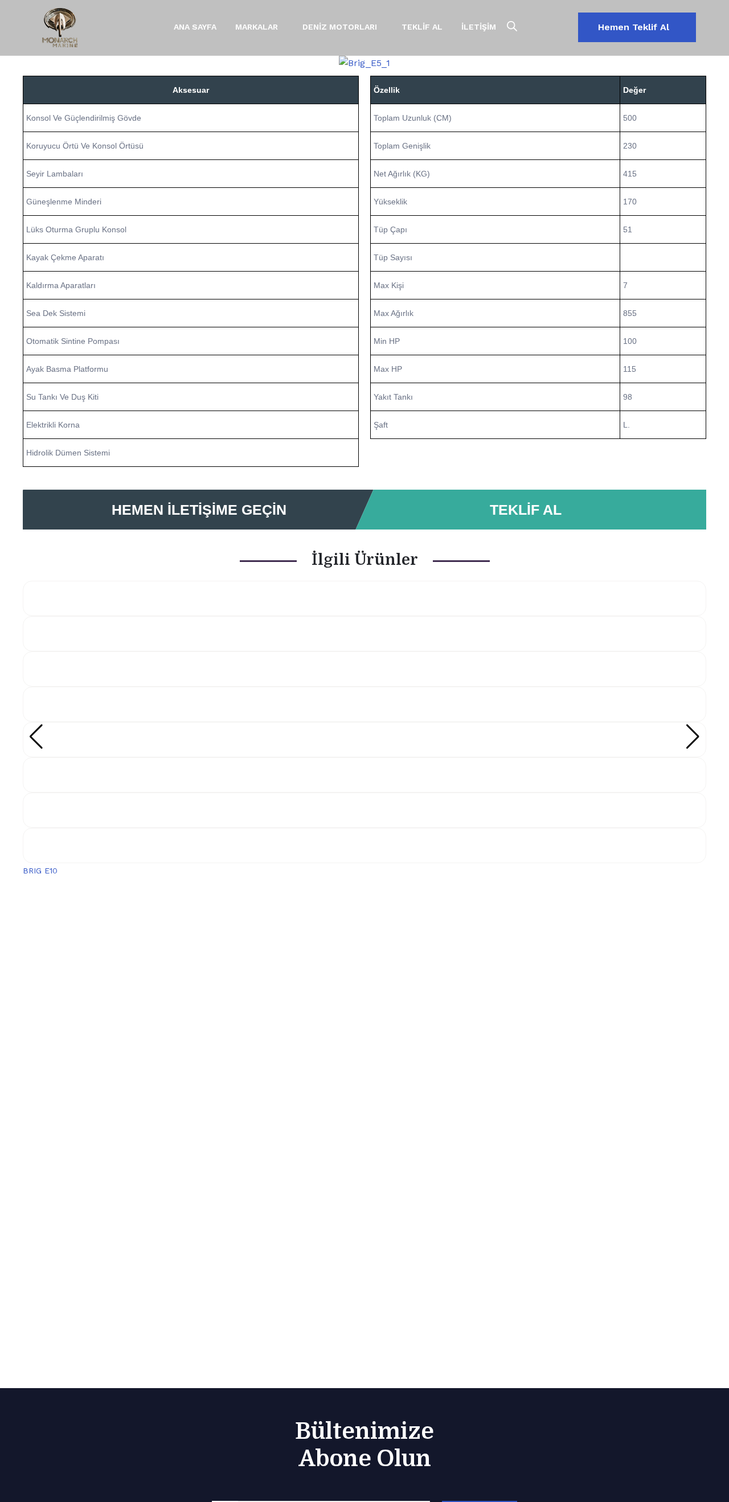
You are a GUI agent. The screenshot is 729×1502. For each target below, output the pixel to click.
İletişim (478, 26)
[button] (28, 63)
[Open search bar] (512, 26)
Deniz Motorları (339, 26)
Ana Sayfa (195, 26)
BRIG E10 (40, 870)
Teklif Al (422, 26)
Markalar (256, 26)
